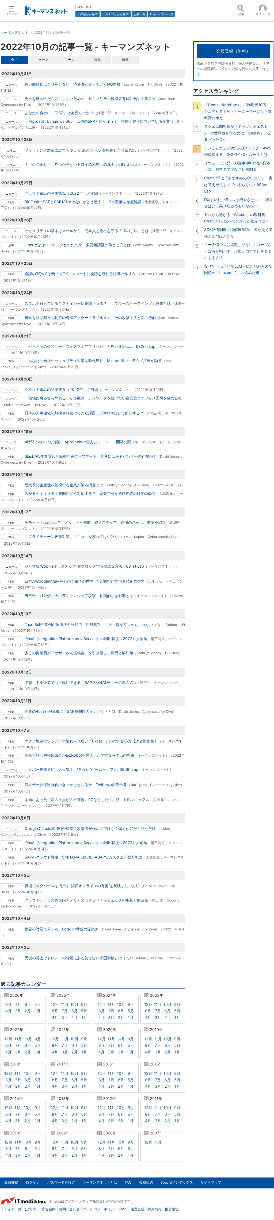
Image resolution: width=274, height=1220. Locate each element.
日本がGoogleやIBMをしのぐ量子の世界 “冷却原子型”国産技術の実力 (85, 581)
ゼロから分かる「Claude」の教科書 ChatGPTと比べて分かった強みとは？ (236, 217)
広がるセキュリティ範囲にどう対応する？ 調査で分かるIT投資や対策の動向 (90, 493)
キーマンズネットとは (99, 1182)
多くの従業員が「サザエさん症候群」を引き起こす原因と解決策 (79, 653)
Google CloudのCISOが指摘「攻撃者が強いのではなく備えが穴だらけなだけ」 (92, 828)
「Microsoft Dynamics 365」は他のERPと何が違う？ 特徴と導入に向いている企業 (97, 121)
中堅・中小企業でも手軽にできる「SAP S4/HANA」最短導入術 (79, 682)
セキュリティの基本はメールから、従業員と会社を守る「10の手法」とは (87, 230)
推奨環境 (172, 1209)
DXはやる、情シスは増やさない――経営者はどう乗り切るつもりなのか (238, 202)
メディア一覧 (11, 1209)
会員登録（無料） (233, 51)
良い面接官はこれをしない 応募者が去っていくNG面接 (72, 84)
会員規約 (146, 1182)
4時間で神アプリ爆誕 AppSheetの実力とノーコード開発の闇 (78, 442)
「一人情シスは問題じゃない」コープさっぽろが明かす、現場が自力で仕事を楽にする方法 (238, 251)
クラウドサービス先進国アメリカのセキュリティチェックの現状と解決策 (86, 900)
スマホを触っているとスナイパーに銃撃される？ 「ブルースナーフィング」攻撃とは (98, 303)
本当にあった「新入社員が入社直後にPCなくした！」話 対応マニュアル (87, 799)
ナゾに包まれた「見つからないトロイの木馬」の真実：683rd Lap (81, 164)
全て (14, 60)
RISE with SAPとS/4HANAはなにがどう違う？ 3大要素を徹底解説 (83, 201)
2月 (28, 1011)
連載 (125, 60)
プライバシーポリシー (100, 1209)
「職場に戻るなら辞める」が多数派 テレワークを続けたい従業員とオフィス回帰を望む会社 (103, 398)
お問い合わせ (69, 1209)
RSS (124, 1209)
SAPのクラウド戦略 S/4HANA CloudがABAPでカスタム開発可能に (83, 857)
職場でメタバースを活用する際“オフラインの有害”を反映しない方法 (82, 885)
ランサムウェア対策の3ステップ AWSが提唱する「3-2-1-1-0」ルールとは (237, 151)
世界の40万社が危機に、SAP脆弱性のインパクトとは (70, 711)
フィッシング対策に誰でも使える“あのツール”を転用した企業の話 (80, 150)
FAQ (128, 1182)
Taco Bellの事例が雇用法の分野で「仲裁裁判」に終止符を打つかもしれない (89, 624)
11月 (64, 1004)
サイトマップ (210, 1182)
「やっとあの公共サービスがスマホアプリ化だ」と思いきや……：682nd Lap (90, 346)
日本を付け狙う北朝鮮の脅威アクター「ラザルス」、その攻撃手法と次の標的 (90, 317)
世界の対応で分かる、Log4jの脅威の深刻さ (61, 929)
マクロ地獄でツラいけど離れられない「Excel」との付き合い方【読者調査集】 (91, 741)
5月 (38, 1004)
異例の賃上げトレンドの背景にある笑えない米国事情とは (73, 958)
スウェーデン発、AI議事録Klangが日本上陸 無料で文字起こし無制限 (237, 166)
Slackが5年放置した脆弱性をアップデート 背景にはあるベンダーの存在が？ (91, 456)
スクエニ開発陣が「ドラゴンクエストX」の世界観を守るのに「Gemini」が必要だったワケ (237, 133)
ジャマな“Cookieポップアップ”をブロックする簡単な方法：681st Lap (84, 566)
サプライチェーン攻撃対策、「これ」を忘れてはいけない (73, 536)
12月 (55, 1004)
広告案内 (49, 1209)
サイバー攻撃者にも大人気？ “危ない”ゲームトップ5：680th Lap (81, 769)
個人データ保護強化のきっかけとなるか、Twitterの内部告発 (76, 784)
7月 (18, 1004)
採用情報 (155, 1209)
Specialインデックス (177, 1182)
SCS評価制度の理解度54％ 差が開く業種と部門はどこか (238, 232)
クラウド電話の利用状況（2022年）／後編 (61, 193)
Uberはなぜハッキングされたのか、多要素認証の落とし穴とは (78, 245)
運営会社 (137, 1209)
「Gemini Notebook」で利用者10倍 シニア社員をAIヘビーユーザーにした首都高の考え (238, 111)
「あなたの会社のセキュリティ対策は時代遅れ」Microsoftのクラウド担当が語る (93, 360)
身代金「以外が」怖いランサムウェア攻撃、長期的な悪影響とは (79, 595)
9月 (84, 1004)
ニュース (42, 60)
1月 (37, 1011)
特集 (97, 60)
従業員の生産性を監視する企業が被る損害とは (64, 485)
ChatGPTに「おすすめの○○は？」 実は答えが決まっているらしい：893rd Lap (238, 184)
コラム (69, 60)
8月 (8, 1004)
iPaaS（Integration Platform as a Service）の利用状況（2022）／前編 (86, 842)
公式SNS (32, 1209)
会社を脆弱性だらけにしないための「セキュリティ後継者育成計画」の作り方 (90, 98)
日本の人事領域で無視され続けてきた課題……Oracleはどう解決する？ (84, 413)
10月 (74, 1004)
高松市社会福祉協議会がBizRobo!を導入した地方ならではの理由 (79, 755)
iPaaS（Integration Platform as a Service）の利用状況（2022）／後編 (86, 638)
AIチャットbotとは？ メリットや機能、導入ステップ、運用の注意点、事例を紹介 (95, 522)
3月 (18, 1011)
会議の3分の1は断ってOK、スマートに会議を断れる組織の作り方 (80, 273)
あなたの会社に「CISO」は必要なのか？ (59, 112)
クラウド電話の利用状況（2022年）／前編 (61, 389)
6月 (28, 1004)
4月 (8, 1011)
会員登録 (11, 1182)
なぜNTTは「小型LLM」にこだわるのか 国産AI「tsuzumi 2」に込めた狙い (238, 269)
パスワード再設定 (61, 1182)
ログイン (33, 1182)
